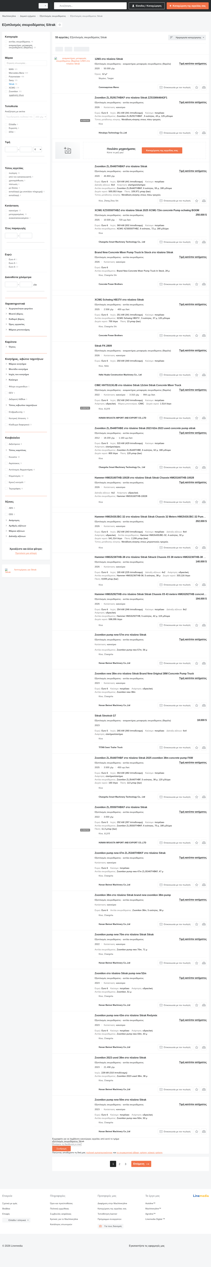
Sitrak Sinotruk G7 (105, 715)
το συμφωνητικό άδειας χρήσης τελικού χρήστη (139, 1152)
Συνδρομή (61, 1148)
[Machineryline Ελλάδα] (18, 6)
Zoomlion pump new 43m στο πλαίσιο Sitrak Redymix (126, 1015)
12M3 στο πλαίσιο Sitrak (109, 59)
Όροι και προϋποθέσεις (61, 1203)
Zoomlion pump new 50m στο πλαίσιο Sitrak (120, 1099)
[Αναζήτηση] (57, 6)
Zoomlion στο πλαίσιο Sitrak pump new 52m (120, 973)
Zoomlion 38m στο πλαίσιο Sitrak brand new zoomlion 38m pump (133, 895)
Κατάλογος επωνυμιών (61, 1224)
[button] (196, 87)
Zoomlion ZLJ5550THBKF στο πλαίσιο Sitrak (121, 807)
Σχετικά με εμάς (9, 1203)
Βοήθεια (6, 1208)
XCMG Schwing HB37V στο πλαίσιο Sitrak (119, 299)
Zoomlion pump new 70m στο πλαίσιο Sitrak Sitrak (124, 934)
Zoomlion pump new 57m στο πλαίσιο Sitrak (120, 634)
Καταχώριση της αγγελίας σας (162, 150)
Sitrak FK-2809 (103, 345)
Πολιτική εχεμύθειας (59, 1208)
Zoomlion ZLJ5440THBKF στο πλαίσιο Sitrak (121, 166)
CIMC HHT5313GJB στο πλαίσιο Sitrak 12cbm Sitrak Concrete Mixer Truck (138, 385)
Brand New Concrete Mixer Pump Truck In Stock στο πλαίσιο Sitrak (134, 252)
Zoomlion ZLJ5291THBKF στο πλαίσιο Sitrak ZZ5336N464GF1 (131, 97)
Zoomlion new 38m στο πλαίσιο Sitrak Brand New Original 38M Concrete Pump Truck (144, 673)
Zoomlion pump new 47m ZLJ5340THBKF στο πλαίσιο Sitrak (130, 853)
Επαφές (6, 1214)
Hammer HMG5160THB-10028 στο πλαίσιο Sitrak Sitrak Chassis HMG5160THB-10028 (144, 477)
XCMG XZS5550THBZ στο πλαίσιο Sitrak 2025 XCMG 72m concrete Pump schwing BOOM (147, 210)
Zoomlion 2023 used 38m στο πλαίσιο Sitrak (120, 1057)
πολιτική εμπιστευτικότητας (99, 1152)
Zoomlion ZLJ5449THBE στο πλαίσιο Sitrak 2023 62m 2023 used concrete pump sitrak (145, 428)
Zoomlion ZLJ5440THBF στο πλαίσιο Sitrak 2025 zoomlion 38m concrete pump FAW (144, 758)
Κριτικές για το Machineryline (64, 1219)
